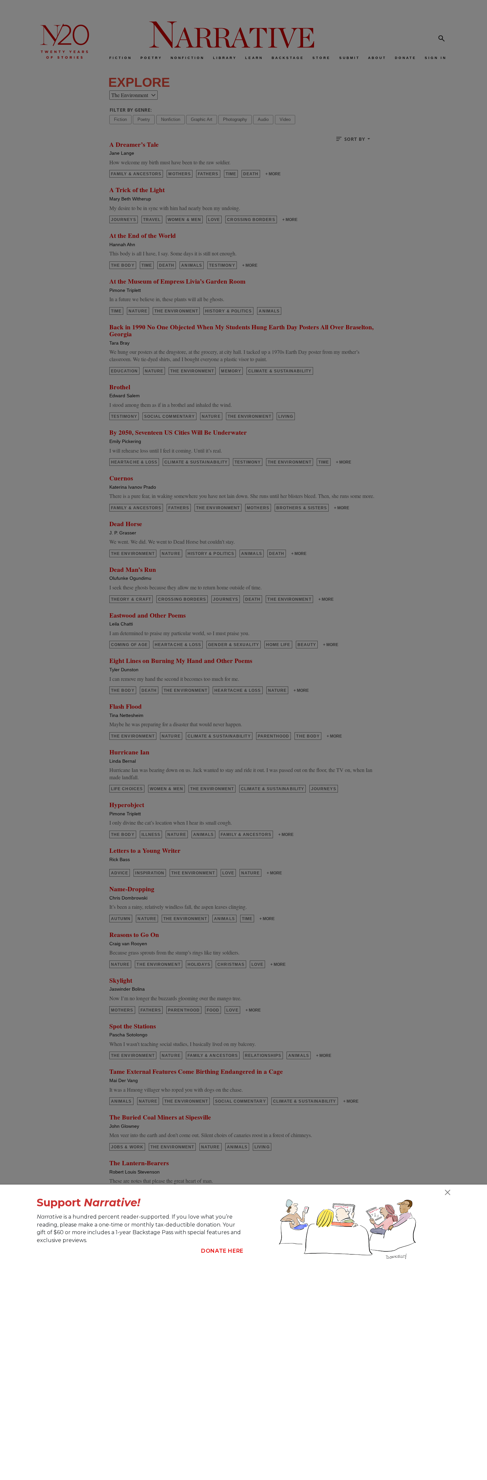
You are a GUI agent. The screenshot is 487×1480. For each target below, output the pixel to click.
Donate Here (222, 1251)
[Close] (447, 1192)
